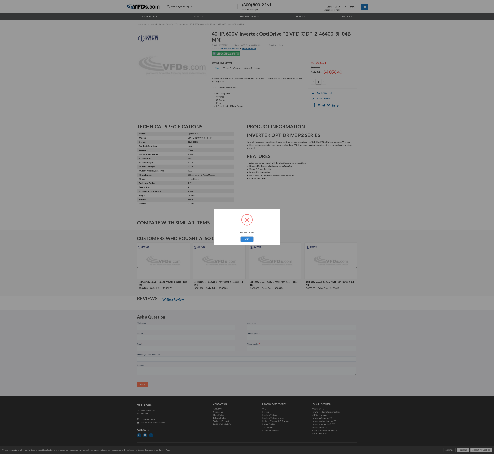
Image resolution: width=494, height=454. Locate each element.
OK (247, 239)
